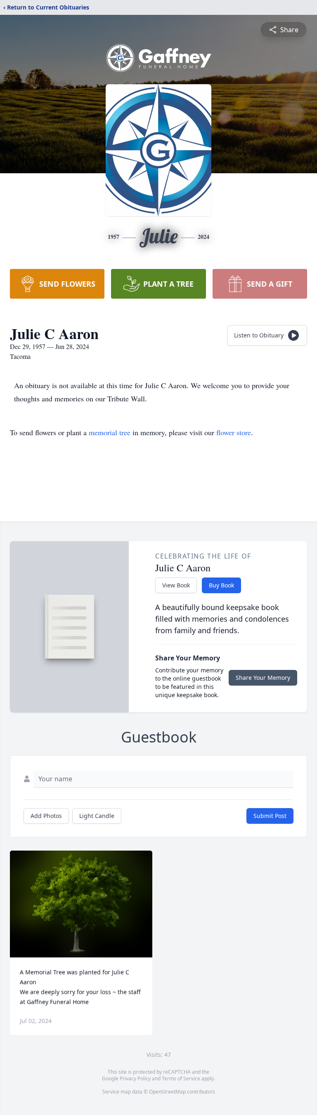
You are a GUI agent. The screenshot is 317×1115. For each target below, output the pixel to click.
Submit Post (269, 816)
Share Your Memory (263, 677)
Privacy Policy (135, 1078)
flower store (233, 432)
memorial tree (109, 432)
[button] (81, 904)
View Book (176, 585)
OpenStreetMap (167, 1091)
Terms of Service (181, 1078)
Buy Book (221, 585)
